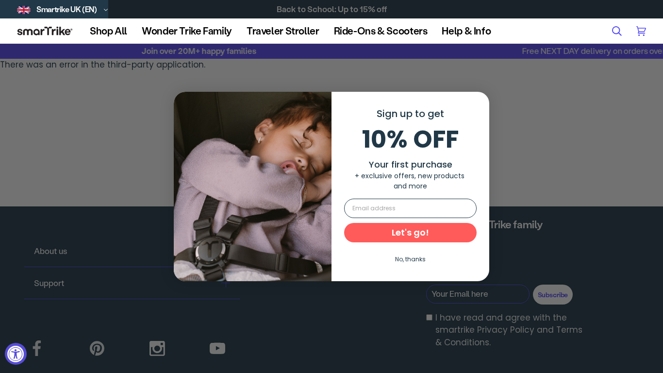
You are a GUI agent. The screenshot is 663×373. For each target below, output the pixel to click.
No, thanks (410, 259)
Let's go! (410, 232)
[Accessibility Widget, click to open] (16, 354)
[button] (108, 30)
